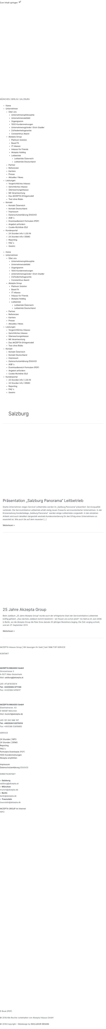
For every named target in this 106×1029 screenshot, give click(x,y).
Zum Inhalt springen (9, 3)
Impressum (13, 212)
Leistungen (10, 180)
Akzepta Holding (18, 152)
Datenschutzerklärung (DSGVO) (23, 215)
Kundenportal (12, 230)
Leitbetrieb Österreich (24, 158)
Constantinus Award (20, 134)
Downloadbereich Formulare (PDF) (24, 221)
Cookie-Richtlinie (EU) (18, 227)
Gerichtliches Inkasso (18, 187)
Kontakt (9, 202)
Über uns (13, 112)
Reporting (13, 240)
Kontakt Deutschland (18, 208)
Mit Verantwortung (17, 193)
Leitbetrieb (16, 155)
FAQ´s (11, 243)
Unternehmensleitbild (20, 118)
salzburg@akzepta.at (13, 677)
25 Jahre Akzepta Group (24, 609)
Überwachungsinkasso (19, 190)
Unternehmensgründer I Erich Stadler (27, 127)
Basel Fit (15, 143)
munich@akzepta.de (13, 714)
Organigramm (17, 121)
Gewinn (12, 246)
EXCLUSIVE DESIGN (40, 1024)
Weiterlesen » (9, 525)
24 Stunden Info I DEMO (19, 237)
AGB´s (11, 218)
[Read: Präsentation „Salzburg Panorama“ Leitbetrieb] (53, 461)
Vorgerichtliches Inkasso (19, 183)
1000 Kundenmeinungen (22, 124)
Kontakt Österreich (17, 205)
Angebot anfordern (17, 224)
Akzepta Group (15, 137)
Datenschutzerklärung (10, 767)
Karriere (12, 171)
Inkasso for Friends (19, 149)
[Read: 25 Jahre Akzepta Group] (53, 570)
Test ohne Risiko (16, 199)
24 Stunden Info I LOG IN (20, 233)
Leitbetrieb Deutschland (24, 162)
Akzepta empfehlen (8, 758)
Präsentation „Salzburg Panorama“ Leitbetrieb (43, 500)
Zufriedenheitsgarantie (21, 130)
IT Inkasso (15, 146)
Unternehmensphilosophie (22, 115)
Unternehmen (12, 109)
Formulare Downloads (9, 752)
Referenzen (14, 168)
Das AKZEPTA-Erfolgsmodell (21, 196)
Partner (12, 165)
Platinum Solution (19, 140)
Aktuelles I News (16, 177)
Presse (12, 174)
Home (8, 106)
